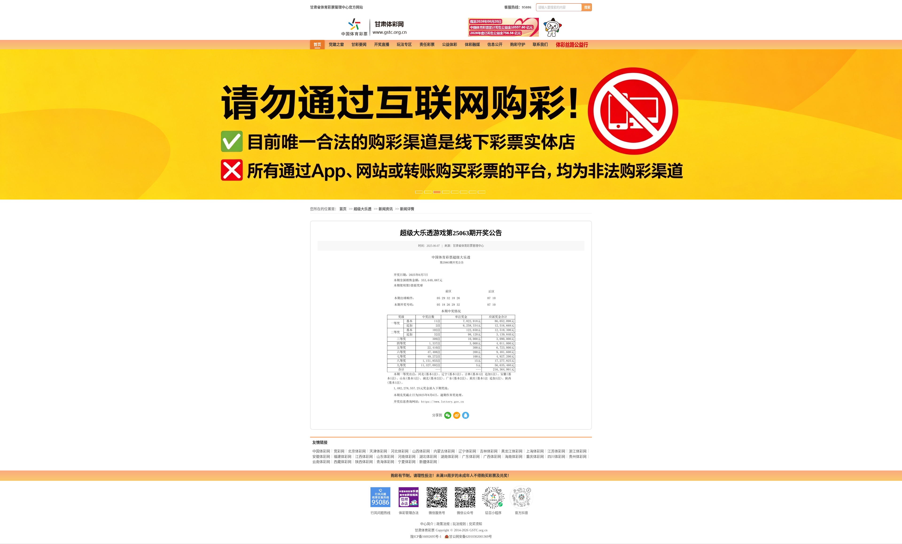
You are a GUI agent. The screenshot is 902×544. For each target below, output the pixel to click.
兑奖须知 (475, 524)
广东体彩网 (471, 457)
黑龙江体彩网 (511, 451)
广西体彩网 (492, 457)
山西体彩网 (421, 451)
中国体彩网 (321, 451)
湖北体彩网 (428, 457)
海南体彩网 (513, 457)
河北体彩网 (399, 451)
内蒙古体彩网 (444, 451)
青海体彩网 (385, 462)
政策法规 (443, 524)
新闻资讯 (386, 209)
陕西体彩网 (364, 462)
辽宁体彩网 (467, 451)
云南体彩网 (321, 462)
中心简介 (426, 524)
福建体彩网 (342, 457)
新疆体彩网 (428, 462)
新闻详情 (407, 209)
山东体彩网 (385, 457)
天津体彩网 (378, 451)
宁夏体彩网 (407, 462)
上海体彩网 (535, 451)
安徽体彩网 (321, 457)
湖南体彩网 (449, 457)
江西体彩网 (364, 457)
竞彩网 (339, 451)
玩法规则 (459, 524)
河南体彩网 (407, 457)
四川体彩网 (556, 457)
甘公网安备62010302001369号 (470, 536)
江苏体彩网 (556, 451)
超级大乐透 (362, 209)
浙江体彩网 (578, 451)
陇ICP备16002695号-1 (425, 536)
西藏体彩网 (342, 462)
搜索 (587, 7)
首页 (342, 209)
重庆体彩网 (535, 457)
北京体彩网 (357, 451)
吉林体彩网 (489, 451)
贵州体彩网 (578, 457)
